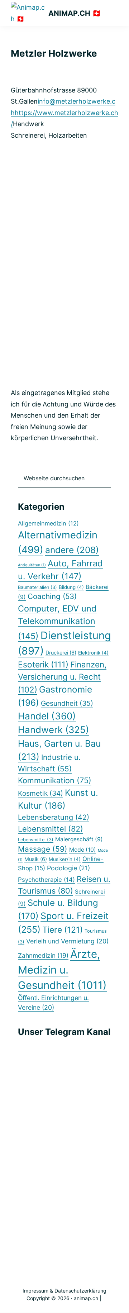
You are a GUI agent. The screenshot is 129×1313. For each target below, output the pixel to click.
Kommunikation (54, 780)
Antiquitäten (32, 565)
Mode (82, 849)
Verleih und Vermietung (67, 941)
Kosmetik (40, 793)
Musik (35, 859)
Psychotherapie (46, 879)
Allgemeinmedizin (48, 523)
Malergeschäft (79, 839)
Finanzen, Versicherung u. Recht (62, 677)
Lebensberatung (53, 817)
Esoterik (43, 664)
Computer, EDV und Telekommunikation (57, 622)
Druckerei (61, 653)
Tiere (62, 930)
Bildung (71, 587)
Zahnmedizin (43, 955)
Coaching (52, 596)
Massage (42, 849)
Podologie (68, 868)
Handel (47, 716)
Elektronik (93, 653)
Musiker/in (65, 859)
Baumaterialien (37, 587)
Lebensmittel (50, 828)
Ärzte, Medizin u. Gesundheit (62, 970)
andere (72, 549)
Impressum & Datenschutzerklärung (64, 1291)
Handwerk (53, 729)
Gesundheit (67, 703)
